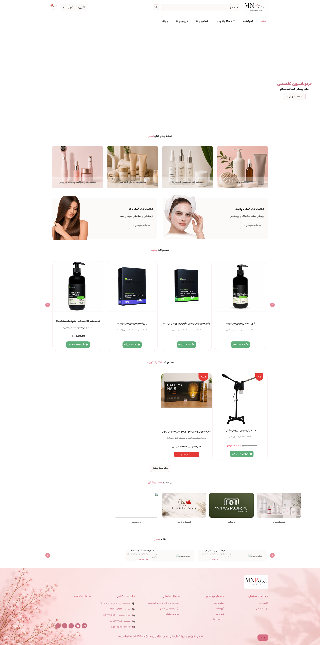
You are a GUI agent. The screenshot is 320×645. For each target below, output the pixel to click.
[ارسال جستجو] (156, 7)
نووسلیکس (279, 522)
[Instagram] (84, 625)
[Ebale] (64, 625)
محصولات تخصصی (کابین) (235, 330)
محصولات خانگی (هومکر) (176, 438)
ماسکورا (232, 522)
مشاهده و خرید (294, 96)
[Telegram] (77, 625)
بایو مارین (136, 522)
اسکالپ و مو (250, 330)
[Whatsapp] (71, 625)
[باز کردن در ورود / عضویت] (63, 7)
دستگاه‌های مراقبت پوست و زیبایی (241, 437)
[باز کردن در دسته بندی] (217, 21)
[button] (272, 305)
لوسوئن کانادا (184, 522)
